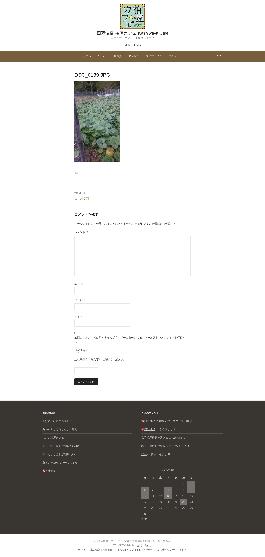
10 (144, 495)
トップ (84, 56)
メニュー (101, 56)
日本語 (126, 45)
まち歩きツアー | (167, 549)
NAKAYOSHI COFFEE (127, 549)
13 (168, 495)
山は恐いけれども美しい (57, 421)
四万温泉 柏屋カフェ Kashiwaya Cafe (132, 33)
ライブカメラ (154, 56)
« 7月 (144, 518)
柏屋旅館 (108, 549)
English (138, 45)
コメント (81, 232)
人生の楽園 (81, 198)
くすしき (182, 549)
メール (80, 300)
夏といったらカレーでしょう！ (61, 462)
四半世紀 (50, 470)
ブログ (172, 56)
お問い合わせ (144, 545)
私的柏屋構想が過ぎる (154, 437)
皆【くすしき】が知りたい (58, 454)
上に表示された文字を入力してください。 (100, 359)
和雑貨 (118, 56)
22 (183, 501)
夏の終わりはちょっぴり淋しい (61, 429)
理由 (144, 454)
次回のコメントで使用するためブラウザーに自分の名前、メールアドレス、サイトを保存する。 (129, 340)
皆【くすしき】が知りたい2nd (60, 445)
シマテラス (148, 549)
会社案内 (83, 549)
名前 (78, 283)
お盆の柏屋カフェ (53, 437)
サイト (78, 316)
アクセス (133, 56)
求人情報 (95, 549)
